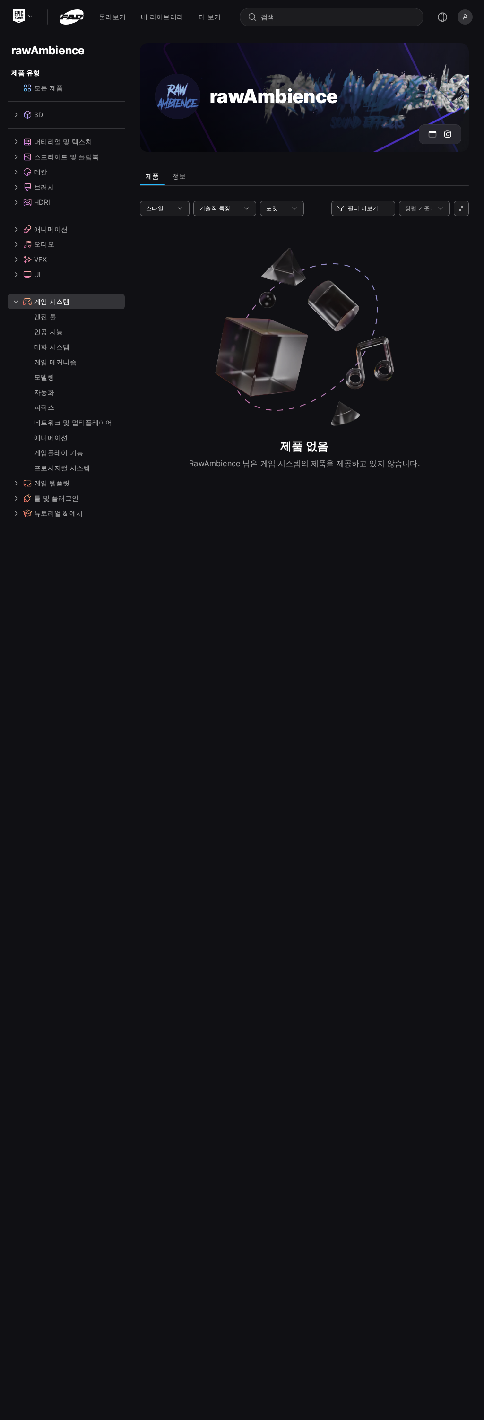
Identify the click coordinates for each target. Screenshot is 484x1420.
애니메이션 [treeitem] (51, 229)
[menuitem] (112, 17)
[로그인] (465, 17)
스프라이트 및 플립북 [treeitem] (66, 157)
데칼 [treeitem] (41, 172)
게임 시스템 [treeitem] (52, 301)
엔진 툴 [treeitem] (45, 316)
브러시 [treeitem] (44, 187)
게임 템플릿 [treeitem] (52, 483)
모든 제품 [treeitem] (48, 88)
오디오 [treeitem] (44, 244)
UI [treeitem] (37, 274)
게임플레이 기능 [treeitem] (58, 453)
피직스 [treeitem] (44, 407)
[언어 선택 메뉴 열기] (442, 17)
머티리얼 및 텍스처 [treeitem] (63, 142)
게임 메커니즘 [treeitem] (55, 362)
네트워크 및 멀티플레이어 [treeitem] (73, 422)
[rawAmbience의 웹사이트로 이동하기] (432, 134)
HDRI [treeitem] (42, 202)
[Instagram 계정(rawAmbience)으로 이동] (447, 134)
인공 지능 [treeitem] (48, 332)
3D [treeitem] (38, 115)
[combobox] (338, 17)
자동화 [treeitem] (44, 392)
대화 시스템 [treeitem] (52, 347)
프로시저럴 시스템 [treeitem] (62, 468)
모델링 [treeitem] (44, 377)
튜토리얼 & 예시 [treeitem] (58, 513)
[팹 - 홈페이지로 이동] (72, 17)
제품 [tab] (152, 176)
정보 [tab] (179, 176)
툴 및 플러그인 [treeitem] (56, 498)
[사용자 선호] (461, 208)
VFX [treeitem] (40, 259)
